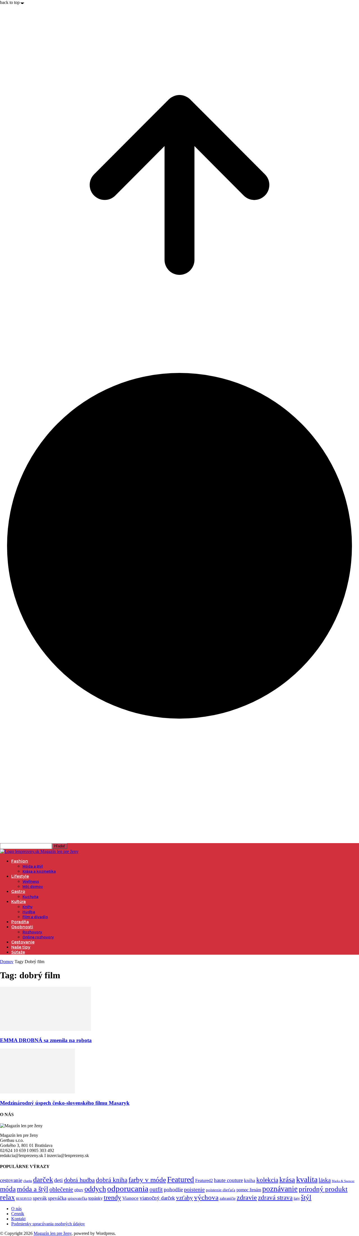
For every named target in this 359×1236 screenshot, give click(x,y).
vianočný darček (157, 1198)
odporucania (127, 1188)
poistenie (194, 1189)
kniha (249, 1180)
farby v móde (147, 1179)
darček (43, 1179)
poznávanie (280, 1189)
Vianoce (130, 1198)
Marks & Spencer (343, 1181)
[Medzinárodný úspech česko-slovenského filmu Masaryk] (37, 1092)
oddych (95, 1189)
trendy (112, 1197)
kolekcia (267, 1179)
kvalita (306, 1179)
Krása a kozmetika (39, 871)
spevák (40, 1198)
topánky (95, 1198)
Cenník (17, 1213)
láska (325, 1180)
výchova (206, 1197)
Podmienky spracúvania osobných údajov (48, 1223)
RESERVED (24, 1198)
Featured (180, 1179)
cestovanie (11, 1180)
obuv (78, 1189)
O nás (16, 1208)
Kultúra (18, 901)
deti (58, 1180)
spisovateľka (77, 1198)
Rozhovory (32, 932)
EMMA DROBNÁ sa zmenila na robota (46, 1040)
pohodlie (173, 1189)
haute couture (228, 1180)
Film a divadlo (35, 917)
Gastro (18, 891)
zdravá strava (275, 1197)
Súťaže (18, 952)
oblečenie (61, 1189)
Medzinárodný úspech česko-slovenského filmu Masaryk (65, 1103)
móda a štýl (32, 1189)
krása (287, 1180)
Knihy (27, 907)
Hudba (28, 912)
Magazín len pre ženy (53, 1233)
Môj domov (32, 886)
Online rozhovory (38, 937)
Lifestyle (20, 876)
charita (27, 1181)
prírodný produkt (323, 1189)
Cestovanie (22, 942)
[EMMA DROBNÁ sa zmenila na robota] (45, 1029)
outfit (156, 1189)
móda (8, 1189)
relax (7, 1197)
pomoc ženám (248, 1189)
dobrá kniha (111, 1179)
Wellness (30, 881)
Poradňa (20, 921)
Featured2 (204, 1180)
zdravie (247, 1197)
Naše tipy (20, 947)
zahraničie (228, 1198)
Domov (6, 961)
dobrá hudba (79, 1179)
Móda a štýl (32, 866)
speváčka (57, 1198)
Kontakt (18, 1218)
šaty (297, 1198)
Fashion (19, 861)
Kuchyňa (30, 897)
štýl (306, 1197)
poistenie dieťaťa (220, 1190)
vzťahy (184, 1197)
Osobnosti (22, 926)
